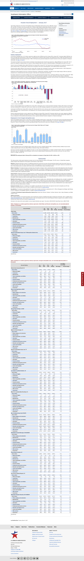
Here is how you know (32, 0)
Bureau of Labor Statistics (15, 11)
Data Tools (24, 527)
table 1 (18, 30)
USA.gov (34, 540)
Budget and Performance (37, 534)
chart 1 (14, 30)
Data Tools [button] (23, 8)
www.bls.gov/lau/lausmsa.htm (40, 190)
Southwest (33, 11)
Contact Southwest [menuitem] (67, 17)
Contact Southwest (14, 553)
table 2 (62, 122)
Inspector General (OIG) (37, 532)
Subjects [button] (17, 8)
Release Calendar (67, 2)
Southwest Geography (28, 17)
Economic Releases (40, 527)
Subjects (17, 527)
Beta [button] (53, 8)
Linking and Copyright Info (55, 540)
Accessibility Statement (54, 546)
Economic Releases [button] (39, 8)
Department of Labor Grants (38, 536)
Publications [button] (30, 8)
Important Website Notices (55, 542)
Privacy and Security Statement (55, 536)
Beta (55, 527)
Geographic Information (25, 11)
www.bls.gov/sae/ (46, 187)
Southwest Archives (55, 17)
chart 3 (58, 122)
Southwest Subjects (42, 17)
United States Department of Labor (68, 0)
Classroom (49, 527)
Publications (32, 527)
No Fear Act (34, 538)
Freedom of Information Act (55, 534)
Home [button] (11, 8)
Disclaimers (51, 538)
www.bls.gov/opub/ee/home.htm (16, 197)
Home (12, 527)
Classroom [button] (47, 8)
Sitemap (51, 532)
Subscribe (72, 2)
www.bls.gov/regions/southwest (63, 33)
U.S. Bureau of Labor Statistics (22, 4)
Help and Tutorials (53, 544)
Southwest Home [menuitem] (16, 17)
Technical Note (23, 30)
